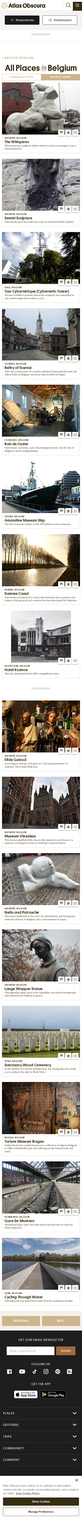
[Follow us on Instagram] (46, 1371)
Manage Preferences (41, 1511)
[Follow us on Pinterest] (57, 1371)
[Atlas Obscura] (24, 5)
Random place (63, 20)
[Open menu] (77, 5)
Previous (20, 1320)
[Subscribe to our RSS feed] (69, 1371)
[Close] (76, 1480)
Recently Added (60, 77)
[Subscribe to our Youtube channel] (22, 1371)
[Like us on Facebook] (9, 1371)
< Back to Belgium (18, 58)
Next (61, 1320)
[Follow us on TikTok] (34, 1372)
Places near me (25, 20)
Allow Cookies (41, 1501)
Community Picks (21, 77)
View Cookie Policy (28, 1493)
